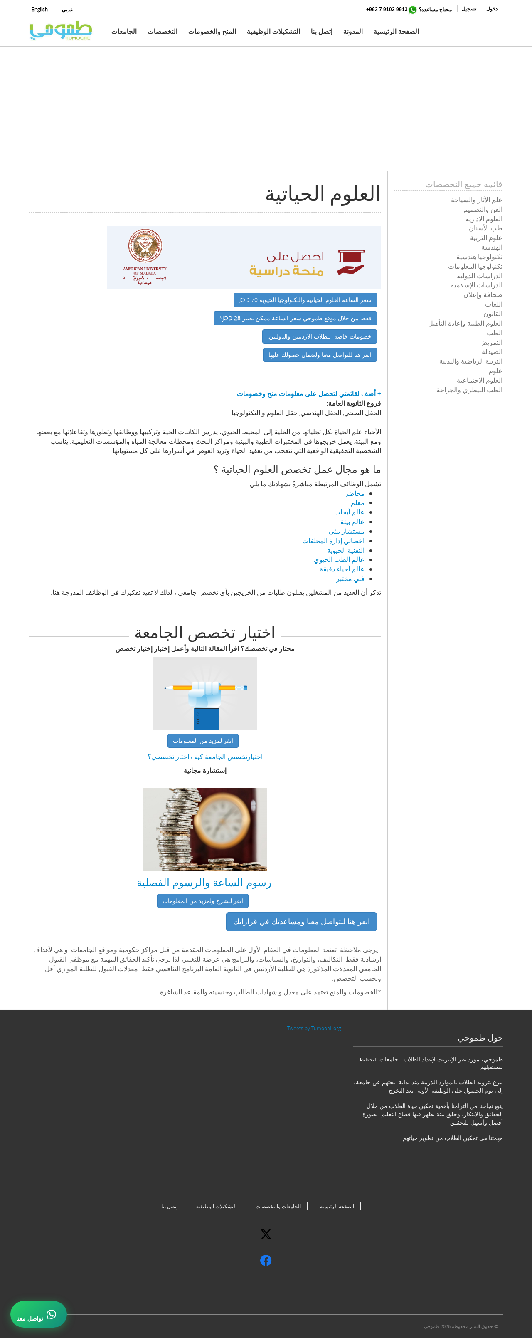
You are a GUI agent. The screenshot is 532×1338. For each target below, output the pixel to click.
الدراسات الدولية (479, 275)
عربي (67, 9)
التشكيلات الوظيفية (273, 31)
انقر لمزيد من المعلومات (203, 740)
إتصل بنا (321, 31)
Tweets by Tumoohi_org (314, 1028)
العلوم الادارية (484, 218)
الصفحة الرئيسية (396, 31)
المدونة (353, 31)
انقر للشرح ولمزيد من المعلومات (203, 901)
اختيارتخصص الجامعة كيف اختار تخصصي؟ (205, 756)
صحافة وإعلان (482, 294)
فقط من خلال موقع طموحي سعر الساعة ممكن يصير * (295, 318)
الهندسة (491, 247)
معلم (358, 502)
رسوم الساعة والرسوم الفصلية (204, 882)
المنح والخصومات (212, 31)
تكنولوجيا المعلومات (475, 266)
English (40, 9)
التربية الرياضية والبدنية (470, 361)
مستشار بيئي (347, 531)
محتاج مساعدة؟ (435, 9)
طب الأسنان (485, 227)
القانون (492, 313)
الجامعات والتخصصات (278, 1206)
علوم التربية (486, 237)
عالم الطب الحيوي (339, 559)
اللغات (493, 304)
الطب (494, 332)
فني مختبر (350, 578)
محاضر (355, 493)
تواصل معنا (29, 1318)
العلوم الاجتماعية (479, 380)
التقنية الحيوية (346, 550)
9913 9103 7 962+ (387, 9)
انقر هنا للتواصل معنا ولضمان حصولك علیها (320, 355)
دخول (492, 8)
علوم (495, 370)
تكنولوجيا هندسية (479, 256)
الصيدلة (492, 351)
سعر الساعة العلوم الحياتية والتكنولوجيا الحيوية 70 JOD (305, 300)
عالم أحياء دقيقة (342, 569)
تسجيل (469, 8)
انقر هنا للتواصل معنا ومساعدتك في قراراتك (301, 921)
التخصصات (162, 31)
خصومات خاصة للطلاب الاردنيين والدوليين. (320, 336)
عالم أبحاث (349, 512)
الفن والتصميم (482, 209)
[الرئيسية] (64, 30)
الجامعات (124, 31)
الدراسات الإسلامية (476, 284)
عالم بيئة (352, 521)
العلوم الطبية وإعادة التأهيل (465, 323)
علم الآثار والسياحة (476, 199)
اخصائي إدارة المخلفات (333, 540)
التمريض (490, 342)
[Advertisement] (266, 113)
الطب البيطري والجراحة (469, 389)
